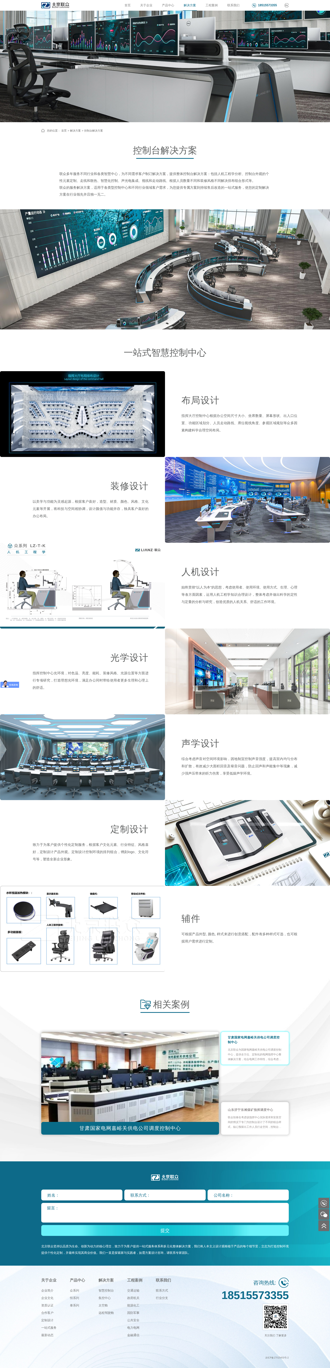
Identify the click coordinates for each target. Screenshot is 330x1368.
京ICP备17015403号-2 (277, 1357)
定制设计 (47, 1320)
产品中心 (168, 5)
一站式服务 (49, 1327)
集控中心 (105, 1298)
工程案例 (211, 5)
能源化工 (133, 1305)
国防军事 (133, 1312)
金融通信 (133, 1335)
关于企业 (146, 5)
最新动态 (47, 1335)
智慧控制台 (106, 1290)
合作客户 (47, 1312)
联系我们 (233, 5)
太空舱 (103, 1305)
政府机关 (133, 1298)
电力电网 (133, 1327)
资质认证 (47, 1305)
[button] (214, 1083)
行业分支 (162, 1298)
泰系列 (74, 1305)
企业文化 (47, 1298)
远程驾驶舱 (106, 1312)
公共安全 (133, 1320)
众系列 (74, 1290)
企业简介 (47, 1290)
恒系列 (74, 1298)
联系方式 (162, 1290)
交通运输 (133, 1290)
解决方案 (190, 5)
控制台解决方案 (93, 130)
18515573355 (267, 5)
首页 (128, 5)
